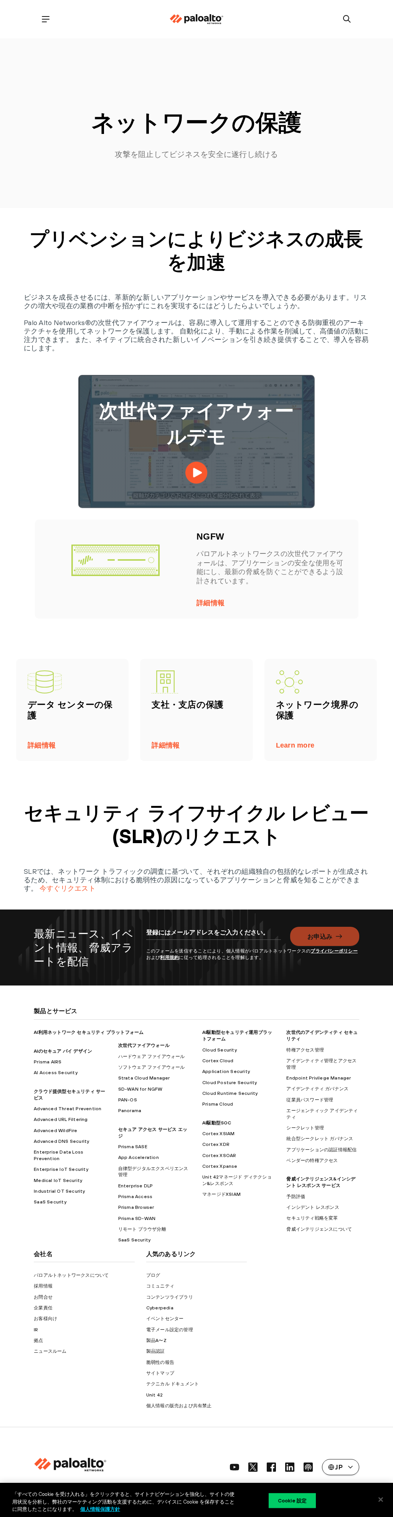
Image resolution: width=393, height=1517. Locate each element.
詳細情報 (210, 603)
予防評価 (295, 1196)
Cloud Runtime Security (230, 1093)
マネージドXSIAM (221, 1194)
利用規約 (169, 957)
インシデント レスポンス (312, 1207)
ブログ (153, 1275)
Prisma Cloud (217, 1104)
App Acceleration (138, 1157)
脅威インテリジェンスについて (319, 1229)
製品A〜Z (156, 1340)
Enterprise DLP (135, 1186)
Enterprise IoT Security (61, 1169)
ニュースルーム (50, 1351)
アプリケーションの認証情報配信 (321, 1149)
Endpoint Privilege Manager (318, 1078)
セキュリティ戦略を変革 (312, 1218)
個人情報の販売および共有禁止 (179, 1405)
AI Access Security (56, 1072)
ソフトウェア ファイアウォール (151, 1067)
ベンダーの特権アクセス (312, 1160)
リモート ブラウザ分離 (142, 1229)
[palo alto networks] (196, 19)
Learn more (295, 745)
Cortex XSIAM (218, 1133)
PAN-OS (127, 1100)
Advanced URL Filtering (61, 1119)
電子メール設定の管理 (169, 1329)
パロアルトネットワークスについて (71, 1275)
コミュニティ (160, 1286)
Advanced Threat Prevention (67, 1108)
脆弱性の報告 (160, 1362)
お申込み (319, 936)
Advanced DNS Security (61, 1141)
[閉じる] (380, 1499)
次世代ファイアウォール (144, 1045)
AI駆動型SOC (216, 1123)
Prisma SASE (132, 1146)
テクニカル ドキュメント (172, 1384)
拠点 (38, 1340)
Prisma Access (135, 1196)
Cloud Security (219, 1050)
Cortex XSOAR (219, 1155)
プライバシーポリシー (334, 951)
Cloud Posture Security (229, 1082)
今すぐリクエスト (68, 888)
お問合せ (43, 1297)
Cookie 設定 (292, 1500)
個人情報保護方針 (100, 1509)
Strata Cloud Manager (144, 1078)
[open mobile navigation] (45, 19)
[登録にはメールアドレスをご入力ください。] (213, 936)
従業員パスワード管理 (309, 1100)
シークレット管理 (305, 1128)
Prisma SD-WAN (137, 1218)
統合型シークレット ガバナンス (319, 1138)
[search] (347, 19)
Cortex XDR (216, 1144)
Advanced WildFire (55, 1130)
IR (36, 1329)
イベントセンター (165, 1318)
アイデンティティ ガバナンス (317, 1088)
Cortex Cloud (217, 1060)
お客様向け (45, 1318)
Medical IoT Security (58, 1180)
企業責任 (43, 1308)
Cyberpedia (159, 1308)
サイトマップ (160, 1373)
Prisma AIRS (47, 1062)
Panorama (130, 1110)
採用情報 (43, 1286)
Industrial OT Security (59, 1191)
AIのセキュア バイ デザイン (63, 1051)
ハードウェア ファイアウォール (151, 1056)
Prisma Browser (136, 1207)
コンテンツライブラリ (169, 1297)
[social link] (234, 1467)
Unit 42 (154, 1395)
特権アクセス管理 (305, 1050)
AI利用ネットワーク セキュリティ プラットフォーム (89, 1032)
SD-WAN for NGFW (140, 1089)
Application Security (226, 1071)
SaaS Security (50, 1202)
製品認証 (155, 1351)
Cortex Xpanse (220, 1166)
